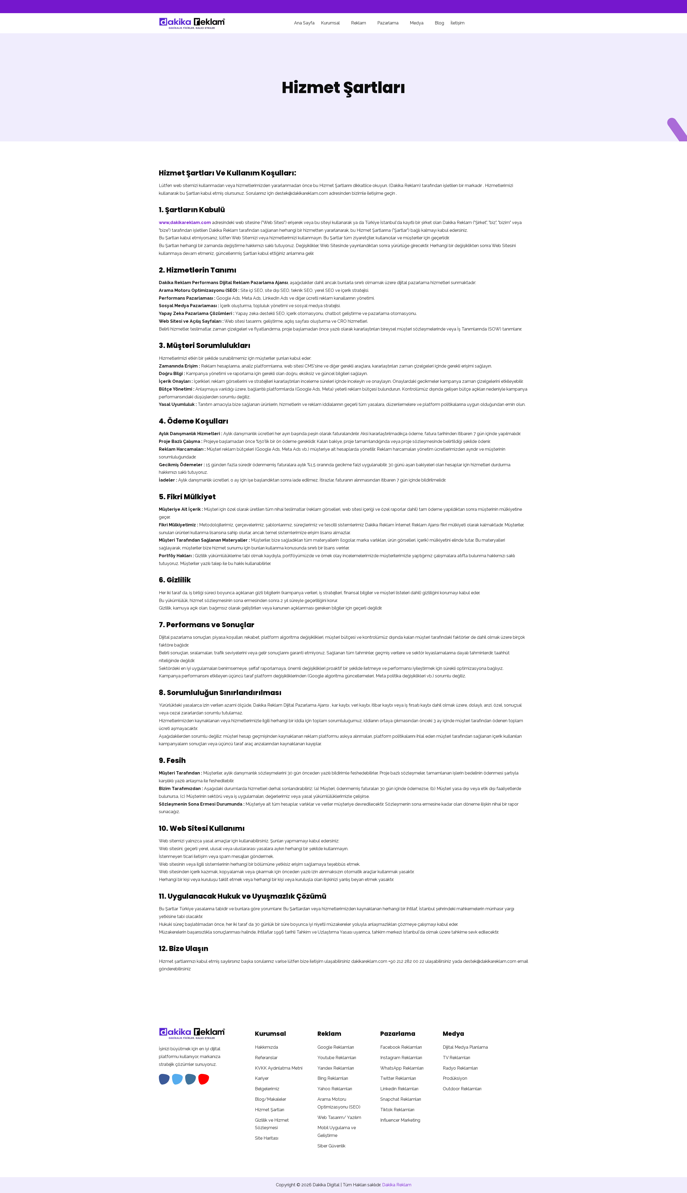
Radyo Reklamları (460, 1068)
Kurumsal (331, 22)
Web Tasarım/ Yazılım (339, 1117)
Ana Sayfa (304, 22)
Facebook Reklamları (401, 1047)
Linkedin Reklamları (399, 1088)
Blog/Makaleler (270, 1099)
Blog (439, 22)
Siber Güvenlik (331, 1145)
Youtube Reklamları (336, 1057)
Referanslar (266, 1057)
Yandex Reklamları (335, 1068)
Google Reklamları (335, 1047)
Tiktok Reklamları (397, 1109)
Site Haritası (266, 1138)
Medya (417, 22)
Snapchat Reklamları (400, 1099)
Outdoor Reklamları (462, 1088)
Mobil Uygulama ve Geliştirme (336, 1131)
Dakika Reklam (396, 1184)
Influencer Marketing (400, 1120)
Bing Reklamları (332, 1078)
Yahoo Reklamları (334, 1088)
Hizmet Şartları (269, 1109)
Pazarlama (388, 22)
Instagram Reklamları (401, 1057)
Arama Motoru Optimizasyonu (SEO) (338, 1103)
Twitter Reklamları (398, 1078)
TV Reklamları (456, 1057)
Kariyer (262, 1078)
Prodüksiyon (455, 1078)
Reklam (359, 22)
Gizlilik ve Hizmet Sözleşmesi (272, 1124)
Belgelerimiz (267, 1088)
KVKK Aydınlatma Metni (278, 1068)
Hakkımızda (266, 1047)
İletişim (458, 22)
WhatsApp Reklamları (401, 1068)
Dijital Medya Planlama (465, 1047)
